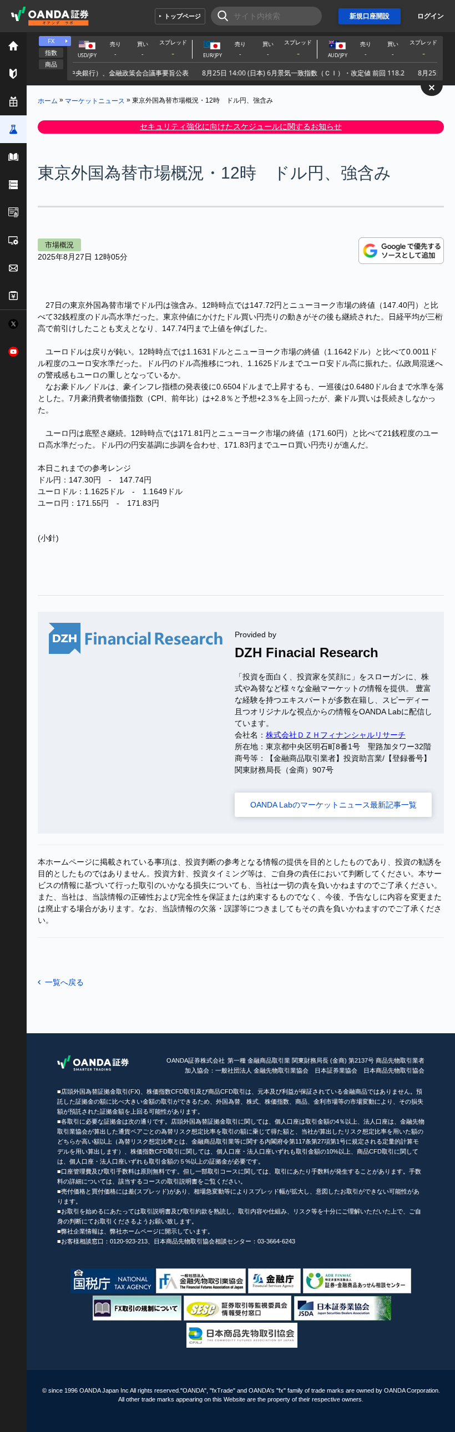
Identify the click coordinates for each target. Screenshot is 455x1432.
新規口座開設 (370, 16)
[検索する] (219, 16)
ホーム (48, 100)
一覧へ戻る (64, 982)
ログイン (430, 16)
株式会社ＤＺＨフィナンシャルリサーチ (336, 734)
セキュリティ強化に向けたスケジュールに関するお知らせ (241, 126)
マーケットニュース (95, 100)
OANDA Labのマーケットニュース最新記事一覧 (333, 804)
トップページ (182, 16)
